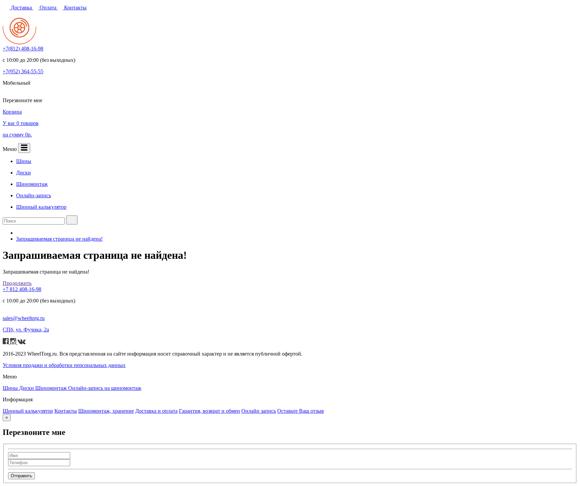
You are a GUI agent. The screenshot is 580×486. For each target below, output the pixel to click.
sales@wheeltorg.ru (24, 318)
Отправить (21, 475)
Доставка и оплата (156, 411)
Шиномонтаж (51, 388)
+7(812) (23, 48)
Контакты (75, 7)
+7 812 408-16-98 (22, 289)
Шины (11, 388)
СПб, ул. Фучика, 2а (26, 329)
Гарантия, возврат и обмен (209, 411)
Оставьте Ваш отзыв (300, 411)
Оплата (48, 7)
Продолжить (17, 283)
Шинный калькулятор (28, 411)
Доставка (21, 7)
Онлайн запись (258, 411)
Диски (27, 388)
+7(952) (23, 71)
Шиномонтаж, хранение (106, 411)
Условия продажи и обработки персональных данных (64, 365)
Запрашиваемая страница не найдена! (59, 239)
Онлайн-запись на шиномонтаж (104, 388)
